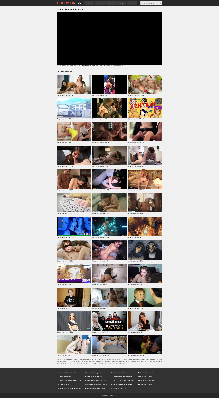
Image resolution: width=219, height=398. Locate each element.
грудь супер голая (145, 376)
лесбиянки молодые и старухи (96, 384)
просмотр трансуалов (93, 373)
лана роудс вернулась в (147, 380)
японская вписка (65, 376)
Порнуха (89, 3)
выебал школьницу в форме (95, 388)
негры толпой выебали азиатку (96, 380)
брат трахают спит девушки (122, 384)
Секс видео (121, 3)
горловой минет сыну (120, 373)
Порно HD (110, 3)
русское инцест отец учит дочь (123, 380)
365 (69, 3)
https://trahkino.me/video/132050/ (93, 66)
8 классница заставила (94, 376)
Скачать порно (99, 3)
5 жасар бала (64, 384)
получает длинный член (68, 373)
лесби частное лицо (146, 373)
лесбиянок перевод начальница (70, 388)
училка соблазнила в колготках (70, 380)
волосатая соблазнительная (122, 376)
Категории (132, 3)
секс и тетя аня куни (120, 388)
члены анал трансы (145, 384)
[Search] (160, 3)
